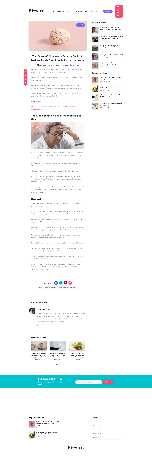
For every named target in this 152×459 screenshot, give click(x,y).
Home (53, 11)
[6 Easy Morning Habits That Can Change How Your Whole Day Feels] (95, 30)
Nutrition (68, 11)
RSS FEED (96, 437)
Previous (32, 353)
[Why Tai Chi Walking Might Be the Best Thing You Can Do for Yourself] (95, 48)
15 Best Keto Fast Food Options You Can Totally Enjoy (77, 355)
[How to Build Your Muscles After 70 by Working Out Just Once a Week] (95, 39)
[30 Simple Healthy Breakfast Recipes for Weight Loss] (95, 106)
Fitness (80, 11)
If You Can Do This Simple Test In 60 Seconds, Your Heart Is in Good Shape (47, 423)
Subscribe (108, 11)
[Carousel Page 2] (59, 364)
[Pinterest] (117, 12)
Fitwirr (75, 447)
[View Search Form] (102, 11)
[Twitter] (117, 15)
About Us (95, 422)
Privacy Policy (94, 11)
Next (83, 353)
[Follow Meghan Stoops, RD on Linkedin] (37, 325)
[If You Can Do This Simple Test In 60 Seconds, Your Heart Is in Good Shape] (95, 80)
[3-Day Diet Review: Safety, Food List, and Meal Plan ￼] (95, 97)
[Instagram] (117, 9)
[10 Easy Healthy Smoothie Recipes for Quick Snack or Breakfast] (95, 88)
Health (75, 11)
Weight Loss (60, 11)
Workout (86, 11)
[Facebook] (117, 6)
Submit (108, 382)
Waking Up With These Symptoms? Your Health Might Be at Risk (38, 355)
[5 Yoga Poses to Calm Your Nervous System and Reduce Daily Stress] (95, 65)
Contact (95, 425)
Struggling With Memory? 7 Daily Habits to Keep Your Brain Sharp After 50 (58, 355)
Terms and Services (98, 429)
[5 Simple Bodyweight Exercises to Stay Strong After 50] (95, 56)
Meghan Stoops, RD (48, 65)
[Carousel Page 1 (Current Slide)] (57, 364)
